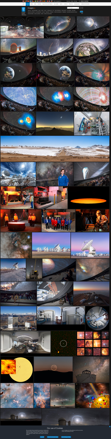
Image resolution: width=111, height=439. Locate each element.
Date (82, 13)
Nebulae (47, 12)
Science (82, 1)
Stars (42, 13)
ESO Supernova (58, 10)
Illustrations (38, 12)
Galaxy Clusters (31, 12)
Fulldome (69, 10)
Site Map (75, 1)
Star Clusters (37, 13)
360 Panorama (34, 10)
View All (29, 10)
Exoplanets (64, 10)
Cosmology (49, 10)
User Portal (86, 1)
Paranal (51, 12)
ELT (53, 10)
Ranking (81, 11)
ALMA (39, 10)
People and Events (57, 12)
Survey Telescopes (48, 13)
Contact (72, 1)
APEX (42, 10)
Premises (64, 12)
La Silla (43, 12)
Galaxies (73, 10)
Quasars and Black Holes (72, 12)
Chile (45, 10)
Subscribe (68, 1)
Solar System (30, 13)
